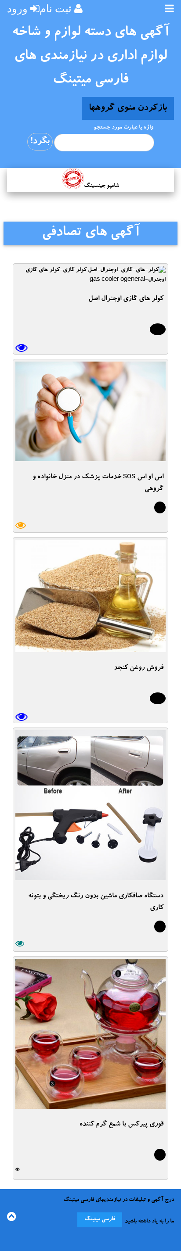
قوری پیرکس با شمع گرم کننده (121, 1125)
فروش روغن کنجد (138, 668)
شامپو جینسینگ (101, 186)
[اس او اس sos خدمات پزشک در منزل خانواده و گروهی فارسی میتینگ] (90, 458)
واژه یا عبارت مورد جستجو (123, 128)
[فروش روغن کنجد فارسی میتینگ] (90, 649)
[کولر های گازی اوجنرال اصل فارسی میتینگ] (90, 280)
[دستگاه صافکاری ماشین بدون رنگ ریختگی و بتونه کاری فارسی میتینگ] (90, 877)
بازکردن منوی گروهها (128, 108)
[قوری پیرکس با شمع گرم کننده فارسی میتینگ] (90, 1106)
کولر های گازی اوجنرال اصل (125, 299)
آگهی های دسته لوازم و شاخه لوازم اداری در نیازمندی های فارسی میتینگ (90, 57)
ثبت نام (56, 8)
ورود (17, 8)
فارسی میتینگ (99, 1219)
